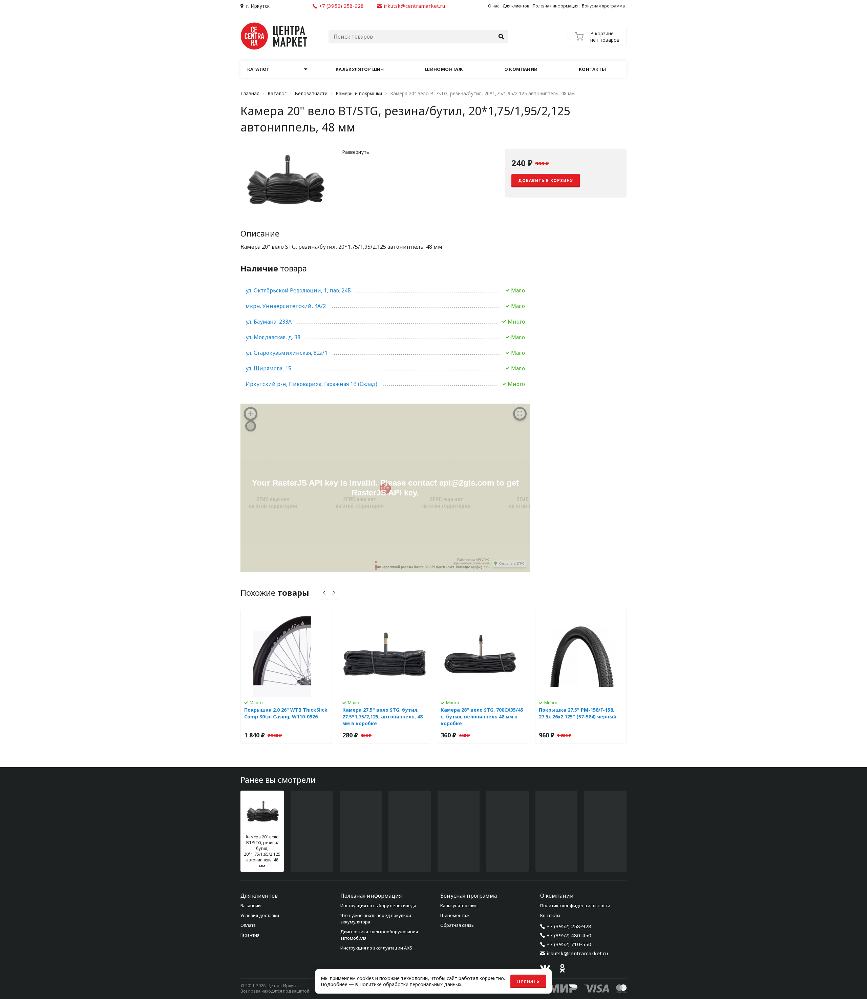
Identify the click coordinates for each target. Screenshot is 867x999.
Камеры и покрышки (359, 93)
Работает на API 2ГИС (473, 560)
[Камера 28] (483, 676)
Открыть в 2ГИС (512, 563)
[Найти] (501, 36)
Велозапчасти (311, 93)
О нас (493, 6)
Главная (249, 93)
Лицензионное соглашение (470, 563)
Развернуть (355, 152)
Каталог (277, 93)
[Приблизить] (250, 414)
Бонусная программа (603, 6)
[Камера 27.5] (384, 676)
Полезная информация (555, 6)
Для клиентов (516, 6)
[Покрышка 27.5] (581, 676)
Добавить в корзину (545, 180)
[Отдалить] (250, 426)
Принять (528, 981)
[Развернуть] (520, 414)
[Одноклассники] (562, 968)
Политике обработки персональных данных (410, 984)
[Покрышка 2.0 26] (286, 676)
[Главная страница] (274, 36)
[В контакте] (545, 968)
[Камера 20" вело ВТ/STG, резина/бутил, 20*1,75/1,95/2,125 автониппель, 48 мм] (262, 831)
